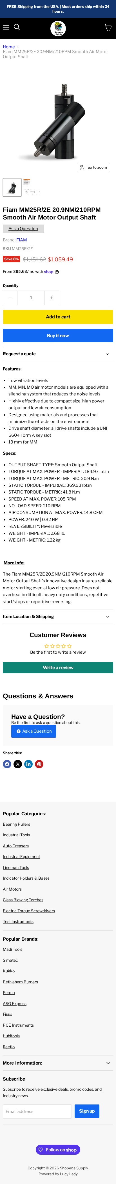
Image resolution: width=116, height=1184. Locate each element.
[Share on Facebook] (7, 764)
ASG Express (14, 1003)
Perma (9, 992)
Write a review (58, 667)
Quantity (10, 286)
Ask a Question (23, 228)
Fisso (7, 1014)
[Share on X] (18, 764)
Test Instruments (18, 921)
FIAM (21, 240)
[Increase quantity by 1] (52, 298)
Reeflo (9, 1046)
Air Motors (12, 889)
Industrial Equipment (21, 856)
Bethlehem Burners (20, 981)
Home (9, 47)
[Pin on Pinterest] (39, 764)
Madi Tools (12, 949)
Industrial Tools (16, 834)
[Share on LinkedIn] (28, 764)
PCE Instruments (18, 1025)
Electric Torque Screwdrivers (29, 910)
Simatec (10, 960)
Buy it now (58, 335)
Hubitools (11, 1035)
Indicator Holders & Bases (26, 878)
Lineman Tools (16, 867)
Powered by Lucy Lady (58, 1174)
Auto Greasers (16, 845)
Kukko (9, 970)
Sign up (87, 1111)
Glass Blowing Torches (23, 899)
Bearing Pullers (16, 824)
